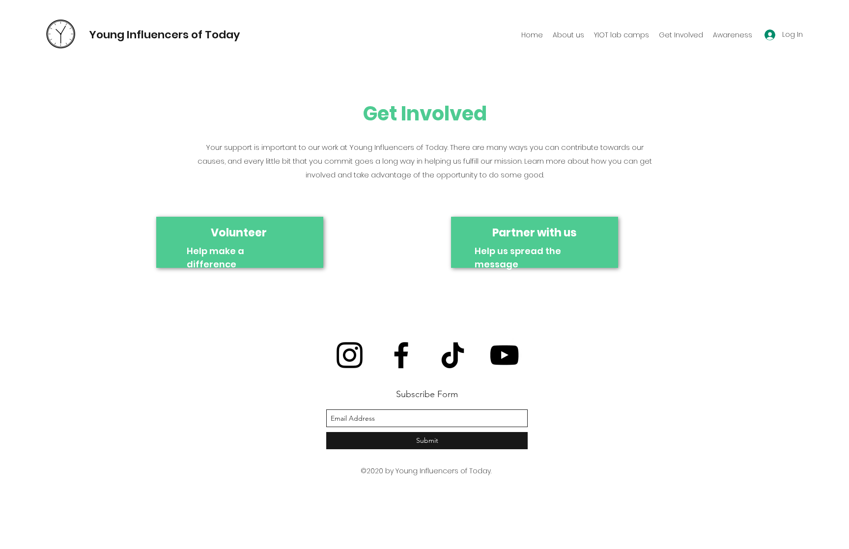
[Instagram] (349, 355)
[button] (621, 35)
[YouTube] (504, 355)
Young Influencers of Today (164, 34)
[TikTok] (452, 355)
